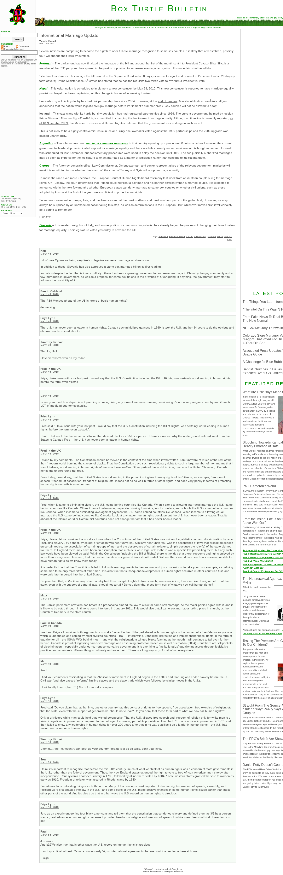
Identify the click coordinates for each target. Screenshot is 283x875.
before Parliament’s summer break (140, 106)
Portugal (45, 63)
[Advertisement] (17, 131)
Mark (43, 595)
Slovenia (45, 225)
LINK (229, 239)
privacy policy (30, 64)
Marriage (212, 236)
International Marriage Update (68, 35)
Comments (23, 46)
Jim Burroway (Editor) (11, 199)
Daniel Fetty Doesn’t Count (262, 764)
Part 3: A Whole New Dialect (258, 561)
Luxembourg (200, 236)
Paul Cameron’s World (259, 486)
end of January (167, 101)
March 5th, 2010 (49, 533)
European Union (177, 236)
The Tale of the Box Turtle (13, 207)
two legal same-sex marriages (107, 143)
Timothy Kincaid (8, 201)
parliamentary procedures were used (113, 153)
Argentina (163, 236)
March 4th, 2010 (49, 254)
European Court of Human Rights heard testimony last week (136, 178)
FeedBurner (6, 64)
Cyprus (44, 165)
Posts (7, 46)
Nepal (220, 236)
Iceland (189, 236)
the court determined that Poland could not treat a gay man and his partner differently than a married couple (136, 182)
